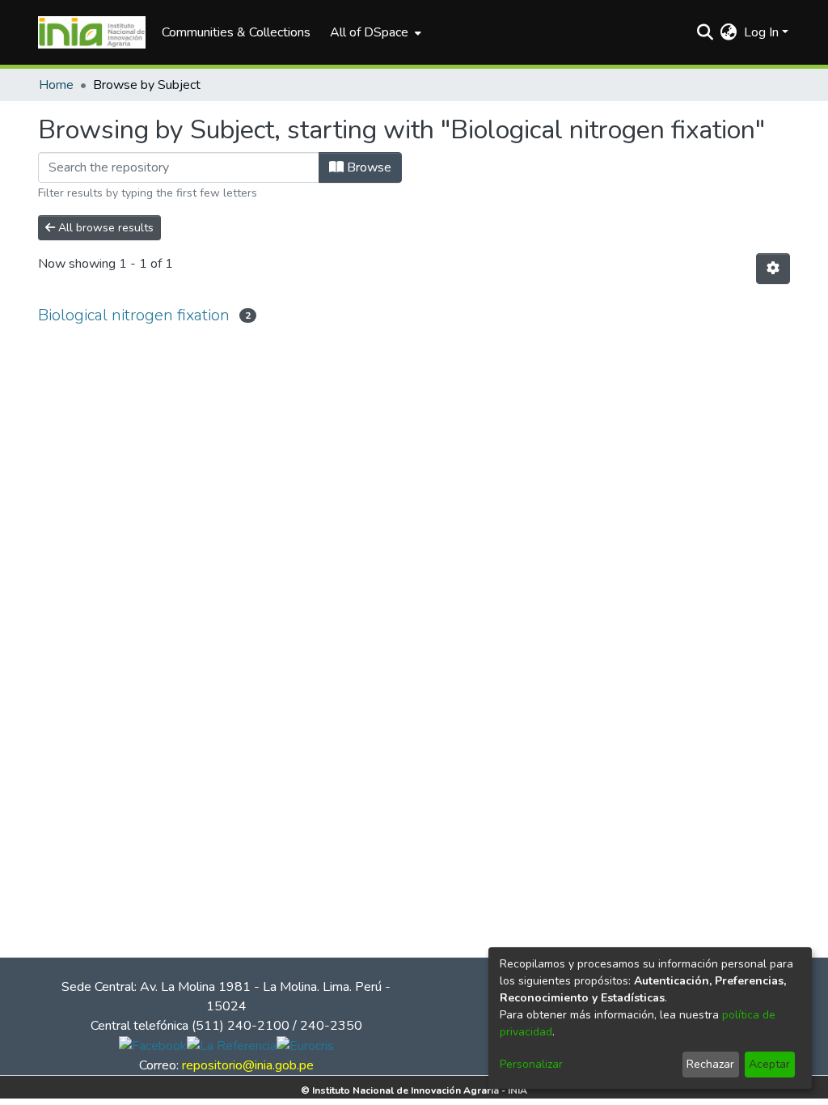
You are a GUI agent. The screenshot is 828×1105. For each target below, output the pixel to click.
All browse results (104, 227)
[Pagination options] (773, 268)
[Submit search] (705, 32)
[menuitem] (374, 32)
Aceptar (769, 1064)
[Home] (92, 32)
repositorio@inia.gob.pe (248, 1065)
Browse (367, 167)
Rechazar (710, 1064)
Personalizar (531, 1064)
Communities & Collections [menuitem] (236, 32)
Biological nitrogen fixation (134, 315)
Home (56, 85)
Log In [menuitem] (761, 32)
